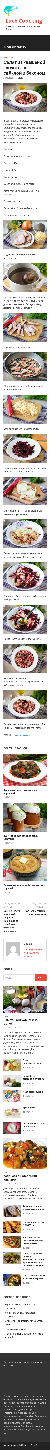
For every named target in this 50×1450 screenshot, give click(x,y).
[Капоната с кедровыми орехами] (25, 1169)
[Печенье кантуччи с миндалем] (12, 1231)
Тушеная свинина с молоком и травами (34, 1207)
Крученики (29, 1107)
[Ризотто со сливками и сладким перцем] (12, 1285)
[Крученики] (12, 1117)
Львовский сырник (33, 1091)
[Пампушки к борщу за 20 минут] (25, 1013)
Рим (5, 1172)
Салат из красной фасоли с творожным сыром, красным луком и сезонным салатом (34, 1259)
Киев (5, 1016)
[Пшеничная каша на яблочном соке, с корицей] (25, 882)
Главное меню (16, 47)
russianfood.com (22, 734)
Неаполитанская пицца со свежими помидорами (33, 1240)
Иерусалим (8, 57)
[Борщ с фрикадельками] (12, 1070)
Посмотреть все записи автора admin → (33, 952)
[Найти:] (25, 977)
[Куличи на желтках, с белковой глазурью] (25, 832)
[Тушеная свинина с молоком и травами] (12, 1216)
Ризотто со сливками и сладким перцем (34, 1277)
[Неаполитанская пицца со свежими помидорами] (12, 1247)
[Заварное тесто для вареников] (12, 1132)
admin (20, 78)
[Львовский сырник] (12, 1101)
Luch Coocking (24, 20)
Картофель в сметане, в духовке (33, 1077)
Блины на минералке (15, 1329)
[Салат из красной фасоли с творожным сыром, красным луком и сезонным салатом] (12, 1263)
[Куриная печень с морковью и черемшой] (25, 786)
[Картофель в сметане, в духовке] (12, 1085)
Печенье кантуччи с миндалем (33, 1223)
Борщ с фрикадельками (32, 1061)
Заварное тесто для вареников (34, 1124)
